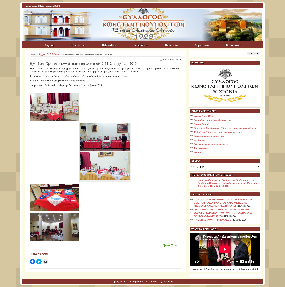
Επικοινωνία (234, 45)
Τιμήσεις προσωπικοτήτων (209, 136)
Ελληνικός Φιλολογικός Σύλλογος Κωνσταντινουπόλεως (225, 128)
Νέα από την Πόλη (204, 116)
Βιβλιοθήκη (109, 45)
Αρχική (49, 45)
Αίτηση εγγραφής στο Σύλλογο (211, 144)
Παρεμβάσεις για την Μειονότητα (212, 120)
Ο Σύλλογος (78, 45)
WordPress (168, 281)
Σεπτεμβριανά (201, 124)
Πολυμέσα (171, 45)
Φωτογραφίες (201, 148)
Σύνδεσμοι (199, 140)
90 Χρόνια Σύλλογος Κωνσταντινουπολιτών (218, 132)
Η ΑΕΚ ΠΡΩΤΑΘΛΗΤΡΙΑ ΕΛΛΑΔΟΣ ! (213, 219)
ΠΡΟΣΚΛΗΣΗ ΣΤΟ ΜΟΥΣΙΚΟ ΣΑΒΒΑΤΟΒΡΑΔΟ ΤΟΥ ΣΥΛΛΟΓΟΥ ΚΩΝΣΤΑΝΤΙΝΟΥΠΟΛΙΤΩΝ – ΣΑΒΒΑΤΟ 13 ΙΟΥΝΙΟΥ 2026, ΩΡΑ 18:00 (223, 212)
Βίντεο (197, 152)
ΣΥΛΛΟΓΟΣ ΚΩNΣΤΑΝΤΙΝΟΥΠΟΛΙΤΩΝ (144, 15)
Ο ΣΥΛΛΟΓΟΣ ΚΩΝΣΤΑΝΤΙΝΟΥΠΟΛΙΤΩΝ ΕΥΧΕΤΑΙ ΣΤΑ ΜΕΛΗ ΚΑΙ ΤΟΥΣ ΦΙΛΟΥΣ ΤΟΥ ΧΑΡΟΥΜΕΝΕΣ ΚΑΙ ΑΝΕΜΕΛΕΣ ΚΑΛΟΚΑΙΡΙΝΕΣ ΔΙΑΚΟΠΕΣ (223, 202)
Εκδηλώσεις (140, 45)
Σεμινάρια (202, 45)
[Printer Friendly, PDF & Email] (169, 245)
